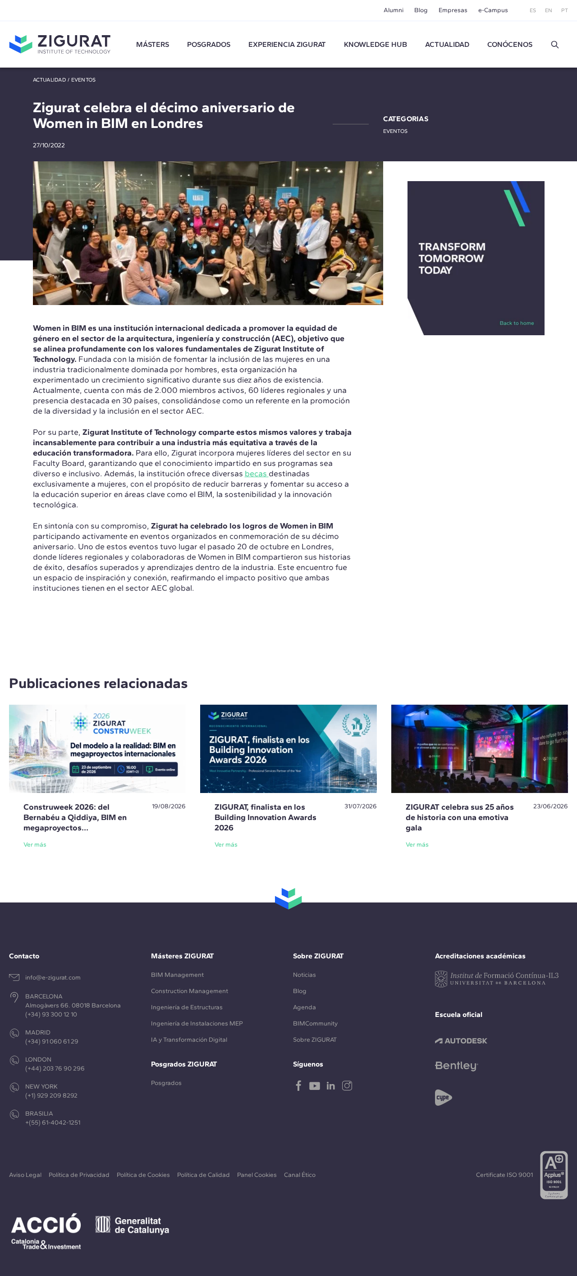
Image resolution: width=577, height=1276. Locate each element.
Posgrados (208, 44)
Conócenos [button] (509, 44)
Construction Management (189, 991)
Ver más (34, 844)
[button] (554, 44)
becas (257, 473)
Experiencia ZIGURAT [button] (287, 44)
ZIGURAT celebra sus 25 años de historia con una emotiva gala (460, 817)
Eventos (83, 80)
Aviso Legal (25, 1175)
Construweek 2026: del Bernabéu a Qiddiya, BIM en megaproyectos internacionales (75, 822)
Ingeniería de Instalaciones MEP (197, 1023)
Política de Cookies (143, 1175)
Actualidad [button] (447, 44)
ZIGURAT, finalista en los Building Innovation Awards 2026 (265, 817)
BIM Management (177, 975)
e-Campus (493, 10)
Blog (421, 10)
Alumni (393, 10)
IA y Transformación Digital (189, 1040)
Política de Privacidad (79, 1175)
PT (564, 10)
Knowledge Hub (375, 44)
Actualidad (49, 80)
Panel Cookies (257, 1175)
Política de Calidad (203, 1175)
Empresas (453, 10)
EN (548, 10)
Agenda (304, 1007)
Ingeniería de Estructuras (187, 1007)
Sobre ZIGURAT (315, 1040)
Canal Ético (300, 1175)
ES (533, 10)
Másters (152, 44)
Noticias (304, 975)
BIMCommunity (315, 1023)
